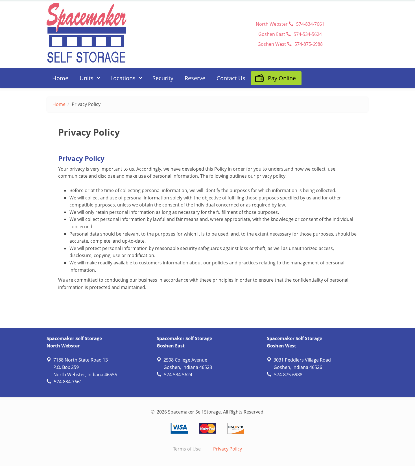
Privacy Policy (227, 449)
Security (162, 78)
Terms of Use (187, 449)
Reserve (195, 78)
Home (60, 78)
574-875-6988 (288, 374)
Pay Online (282, 78)
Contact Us (231, 78)
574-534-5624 (178, 374)
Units (83, 77)
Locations (120, 77)
